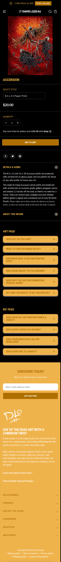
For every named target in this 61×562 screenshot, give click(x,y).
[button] (5, 11)
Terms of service (30, 559)
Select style (10, 89)
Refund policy (13, 559)
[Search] (50, 11)
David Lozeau (37, 556)
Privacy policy (46, 559)
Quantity (8, 116)
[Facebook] (5, 156)
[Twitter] (12, 156)
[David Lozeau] (30, 11)
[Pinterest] (20, 156)
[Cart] (55, 11)
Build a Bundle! (43, 3)
